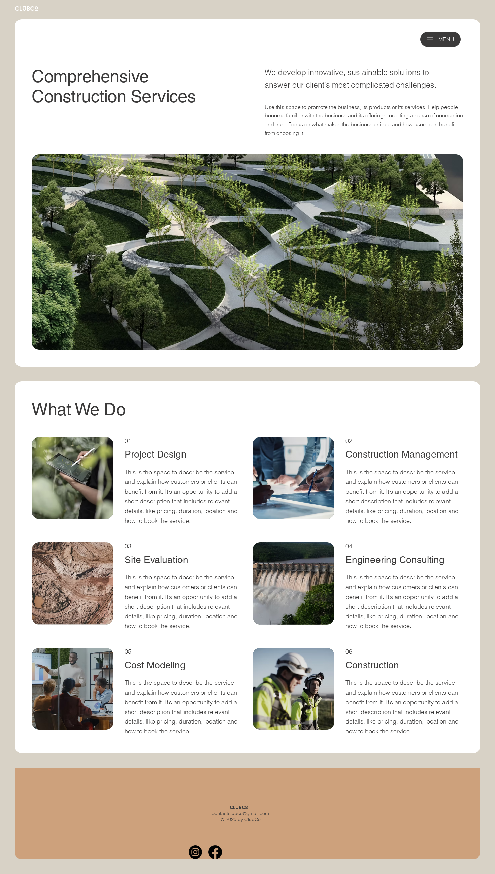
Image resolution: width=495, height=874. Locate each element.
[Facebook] (215, 852)
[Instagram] (195, 852)
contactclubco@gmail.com (240, 813)
